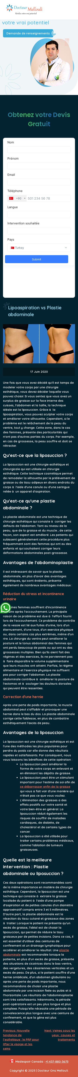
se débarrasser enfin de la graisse (45, 786)
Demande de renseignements (28, 33)
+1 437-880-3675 (56, 1061)
